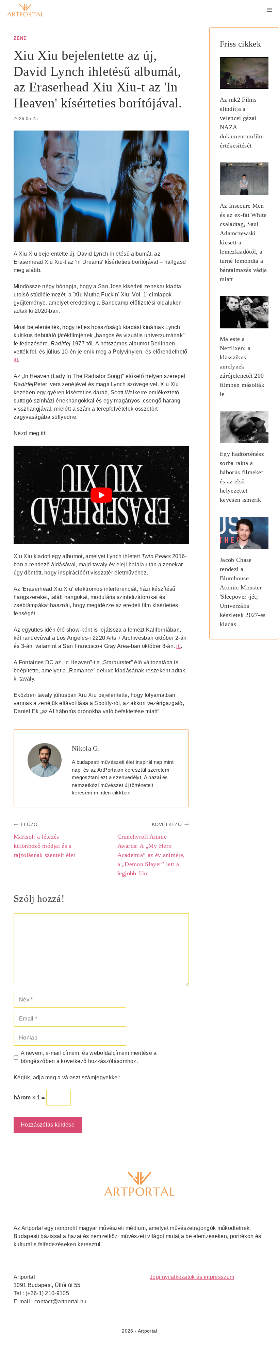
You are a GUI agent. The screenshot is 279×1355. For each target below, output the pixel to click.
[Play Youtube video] (101, 495)
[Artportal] (25, 10)
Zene (20, 38)
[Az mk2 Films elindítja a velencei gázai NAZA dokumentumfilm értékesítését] (244, 84)
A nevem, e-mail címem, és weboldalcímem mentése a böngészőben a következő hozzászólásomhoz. (89, 1057)
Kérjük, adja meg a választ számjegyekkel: (67, 1077)
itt (16, 360)
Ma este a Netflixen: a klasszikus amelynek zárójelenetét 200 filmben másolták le (242, 366)
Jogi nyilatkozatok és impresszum (192, 1277)
